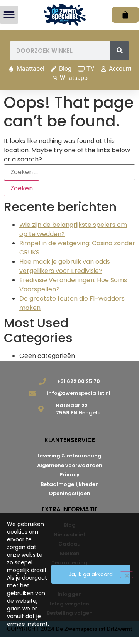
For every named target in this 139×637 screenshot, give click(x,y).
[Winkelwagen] (125, 15)
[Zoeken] (119, 50)
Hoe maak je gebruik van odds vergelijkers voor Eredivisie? (64, 266)
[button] (9, 15)
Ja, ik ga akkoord (91, 574)
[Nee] (126, 574)
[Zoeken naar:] (69, 172)
